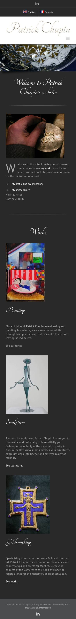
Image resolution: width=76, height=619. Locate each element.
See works (12, 581)
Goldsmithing (18, 542)
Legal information (42, 607)
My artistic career (21, 190)
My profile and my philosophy (27, 184)
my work (45, 168)
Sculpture (15, 422)
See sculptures (14, 465)
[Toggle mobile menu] (68, 38)
